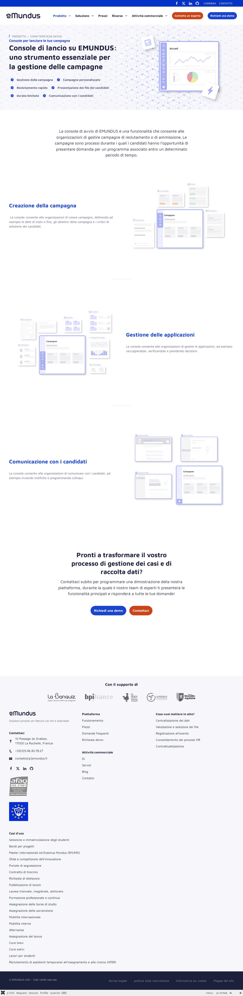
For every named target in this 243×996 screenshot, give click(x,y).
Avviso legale (118, 980)
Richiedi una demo (222, 15)
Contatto (225, 3)
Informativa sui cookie (191, 980)
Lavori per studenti (22, 955)
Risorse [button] (118, 15)
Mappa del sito (224, 980)
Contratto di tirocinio (23, 872)
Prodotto (19, 36)
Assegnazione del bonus (25, 936)
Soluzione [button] (82, 15)
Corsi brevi (16, 942)
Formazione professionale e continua (34, 897)
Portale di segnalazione (25, 865)
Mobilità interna (20, 923)
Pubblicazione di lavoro (25, 885)
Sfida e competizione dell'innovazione (35, 859)
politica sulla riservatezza (151, 980)
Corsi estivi (16, 949)
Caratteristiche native (46, 36)
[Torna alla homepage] (23, 15)
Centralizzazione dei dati (173, 720)
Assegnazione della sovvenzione (31, 910)
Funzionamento (92, 720)
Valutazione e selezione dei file (177, 727)
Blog (85, 771)
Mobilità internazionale (25, 917)
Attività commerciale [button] (148, 15)
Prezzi (102, 15)
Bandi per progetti (21, 846)
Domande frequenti (95, 733)
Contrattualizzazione (170, 746)
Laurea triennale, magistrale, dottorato (36, 891)
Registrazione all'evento (172, 733)
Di (83, 758)
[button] (18, 786)
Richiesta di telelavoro (24, 878)
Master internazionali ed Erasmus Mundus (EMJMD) (44, 852)
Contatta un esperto (187, 15)
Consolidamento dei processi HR (178, 739)
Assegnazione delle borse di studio (33, 904)
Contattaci (141, 610)
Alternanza (16, 930)
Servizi (86, 765)
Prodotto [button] (60, 15)
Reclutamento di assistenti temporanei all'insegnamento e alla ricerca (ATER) (62, 962)
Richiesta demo (92, 739)
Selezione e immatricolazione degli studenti (39, 839)
